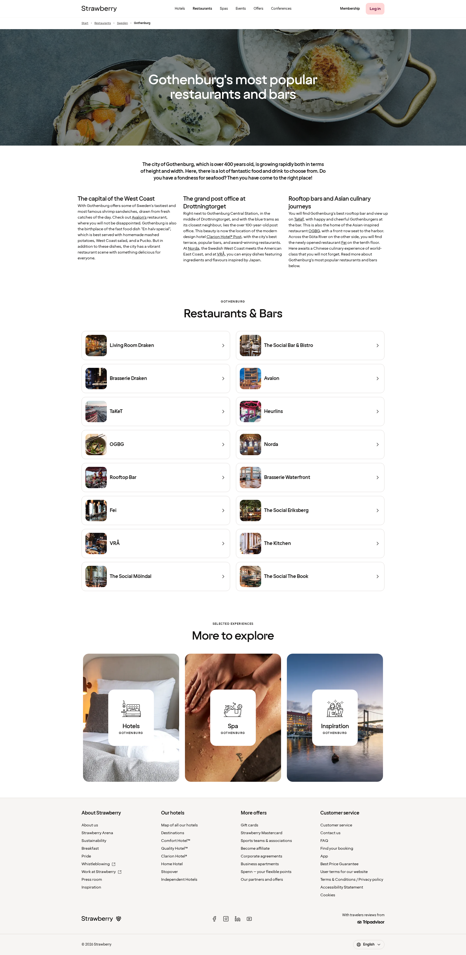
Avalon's (139, 217)
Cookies (327, 895)
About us (90, 825)
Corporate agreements (261, 856)
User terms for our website (344, 871)
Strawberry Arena (97, 833)
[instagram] (226, 919)
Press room (92, 879)
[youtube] (249, 919)
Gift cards (249, 825)
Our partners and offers (262, 879)
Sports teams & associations (266, 840)
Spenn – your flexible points (266, 871)
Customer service (336, 825)
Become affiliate (255, 848)
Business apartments (260, 864)
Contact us (330, 833)
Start (85, 23)
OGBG (313, 231)
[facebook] (214, 919)
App (324, 856)
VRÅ (221, 254)
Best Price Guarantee (339, 864)
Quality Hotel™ (174, 848)
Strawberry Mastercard (261, 833)
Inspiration (91, 887)
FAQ (324, 840)
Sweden (122, 23)
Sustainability (94, 840)
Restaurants (102, 23)
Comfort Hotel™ (175, 840)
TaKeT (298, 219)
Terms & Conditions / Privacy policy (351, 879)
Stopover (169, 871)
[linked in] (238, 919)
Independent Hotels (179, 879)
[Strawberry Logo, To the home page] (99, 9)
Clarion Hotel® (174, 856)
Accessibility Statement (341, 887)
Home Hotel (172, 864)
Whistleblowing (96, 864)
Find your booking (336, 848)
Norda (193, 248)
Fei (344, 242)
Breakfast (90, 848)
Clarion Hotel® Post (224, 236)
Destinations (172, 833)
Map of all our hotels (179, 825)
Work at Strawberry (99, 871)
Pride (86, 856)
